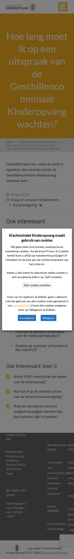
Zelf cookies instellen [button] (37, 285)
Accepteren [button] (27, 318)
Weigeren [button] (48, 318)
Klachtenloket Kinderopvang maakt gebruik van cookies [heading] (37, 237)
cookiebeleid (21, 305)
